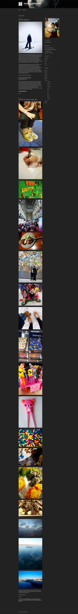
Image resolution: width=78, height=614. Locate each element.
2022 (46, 75)
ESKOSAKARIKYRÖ (32, 4)
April (48, 94)
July (47, 89)
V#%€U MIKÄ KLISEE (48, 51)
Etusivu (20, 9)
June (48, 91)
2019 (46, 80)
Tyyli (45, 61)
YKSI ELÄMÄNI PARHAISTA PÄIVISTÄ (50, 49)
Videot (46, 63)
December (48, 81)
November (49, 83)
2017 (46, 102)
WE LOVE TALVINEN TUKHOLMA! (28, 99)
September (49, 86)
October (48, 84)
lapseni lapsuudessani (32, 54)
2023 (46, 73)
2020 (46, 78)
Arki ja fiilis (24, 9)
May (48, 92)
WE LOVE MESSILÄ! (24, 20)
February (48, 97)
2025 (46, 70)
